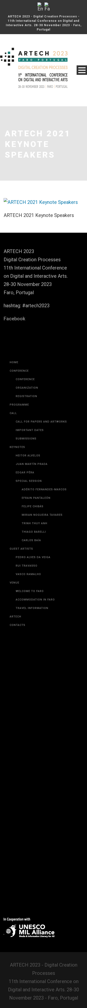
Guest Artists (21, 548)
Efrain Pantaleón (36, 498)
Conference (19, 370)
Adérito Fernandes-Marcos (44, 489)
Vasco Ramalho (28, 574)
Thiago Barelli (34, 531)
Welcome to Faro (30, 591)
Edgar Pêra (25, 472)
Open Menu (82, 70)
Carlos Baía (31, 540)
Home (14, 362)
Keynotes (17, 447)
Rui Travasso (26, 565)
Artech (15, 616)
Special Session (29, 481)
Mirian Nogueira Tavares (42, 514)
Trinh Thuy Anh (34, 523)
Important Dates (30, 430)
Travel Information (32, 608)
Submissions (26, 438)
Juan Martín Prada (32, 464)
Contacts (17, 625)
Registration (26, 396)
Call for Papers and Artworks (41, 421)
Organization (27, 387)
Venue (14, 582)
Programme (19, 404)
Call (13, 413)
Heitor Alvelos (28, 455)
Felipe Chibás (33, 506)
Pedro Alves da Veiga (33, 557)
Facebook (14, 319)
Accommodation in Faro (35, 599)
